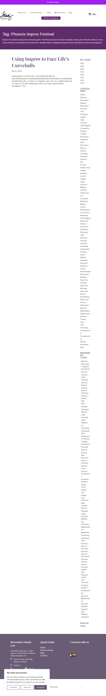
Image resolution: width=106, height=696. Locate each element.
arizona (84, 372)
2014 (82, 80)
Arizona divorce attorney (84, 390)
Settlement (84, 305)
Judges (83, 179)
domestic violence (85, 480)
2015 (82, 77)
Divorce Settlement (85, 473)
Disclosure (84, 145)
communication (85, 432)
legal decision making (84, 516)
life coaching (85, 523)
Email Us (17, 665)
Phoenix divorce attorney (84, 546)
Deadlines (84, 139)
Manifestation (85, 528)
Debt (82, 142)
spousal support (84, 605)
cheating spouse (85, 410)
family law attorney (84, 497)
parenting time (85, 539)
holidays (84, 511)
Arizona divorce (84, 384)
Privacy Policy (89, 687)
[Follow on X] (82, 648)
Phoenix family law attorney (84, 578)
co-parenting (85, 427)
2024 (82, 69)
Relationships (85, 271)
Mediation (84, 201)
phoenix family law (84, 569)
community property (85, 437)
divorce (84, 450)
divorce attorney (84, 462)
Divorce (83, 148)
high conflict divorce (84, 505)
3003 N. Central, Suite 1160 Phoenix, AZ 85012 (23, 660)
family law (83, 491)
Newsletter (84, 221)
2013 (82, 83)
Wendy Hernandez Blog (84, 344)
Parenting (84, 229)
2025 (82, 66)
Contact (43, 656)
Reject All (27, 687)
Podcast (83, 241)
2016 (82, 75)
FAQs (49, 12)
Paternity (83, 238)
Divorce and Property (84, 455)
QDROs (83, 257)
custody (84, 447)
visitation (85, 617)
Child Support (85, 125)
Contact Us (79, 12)
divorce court (84, 467)
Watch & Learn (59, 12)
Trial (82, 322)
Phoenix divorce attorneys (85, 554)
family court (83, 486)
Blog (70, 12)
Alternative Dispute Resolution (84, 103)
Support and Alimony (84, 611)
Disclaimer (76, 687)
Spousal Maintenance (85, 598)
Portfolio (83, 243)
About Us (21, 12)
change (84, 407)
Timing (83, 319)
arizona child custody (84, 377)
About (43, 648)
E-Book (83, 165)
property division (84, 586)
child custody (84, 416)
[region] (27, 680)
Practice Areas (36, 12)
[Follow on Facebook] (72, 648)
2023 (82, 72)
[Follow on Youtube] (77, 648)
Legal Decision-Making (84, 184)
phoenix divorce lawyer (84, 561)
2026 (82, 63)
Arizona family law (84, 398)
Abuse (82, 95)
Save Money (84, 297)
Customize (13, 687)
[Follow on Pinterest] (87, 648)
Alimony (83, 97)
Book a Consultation (50, 18)
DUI (81, 162)
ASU (83, 404)
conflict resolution (85, 443)
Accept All (40, 687)
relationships (85, 592)
